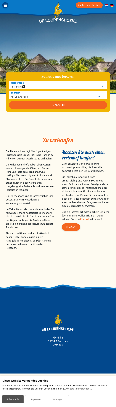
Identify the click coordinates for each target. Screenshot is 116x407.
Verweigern (58, 399)
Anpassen (36, 399)
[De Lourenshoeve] (58, 12)
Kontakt (84, 219)
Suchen (56, 105)
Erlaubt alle (13, 399)
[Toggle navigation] (5, 5)
